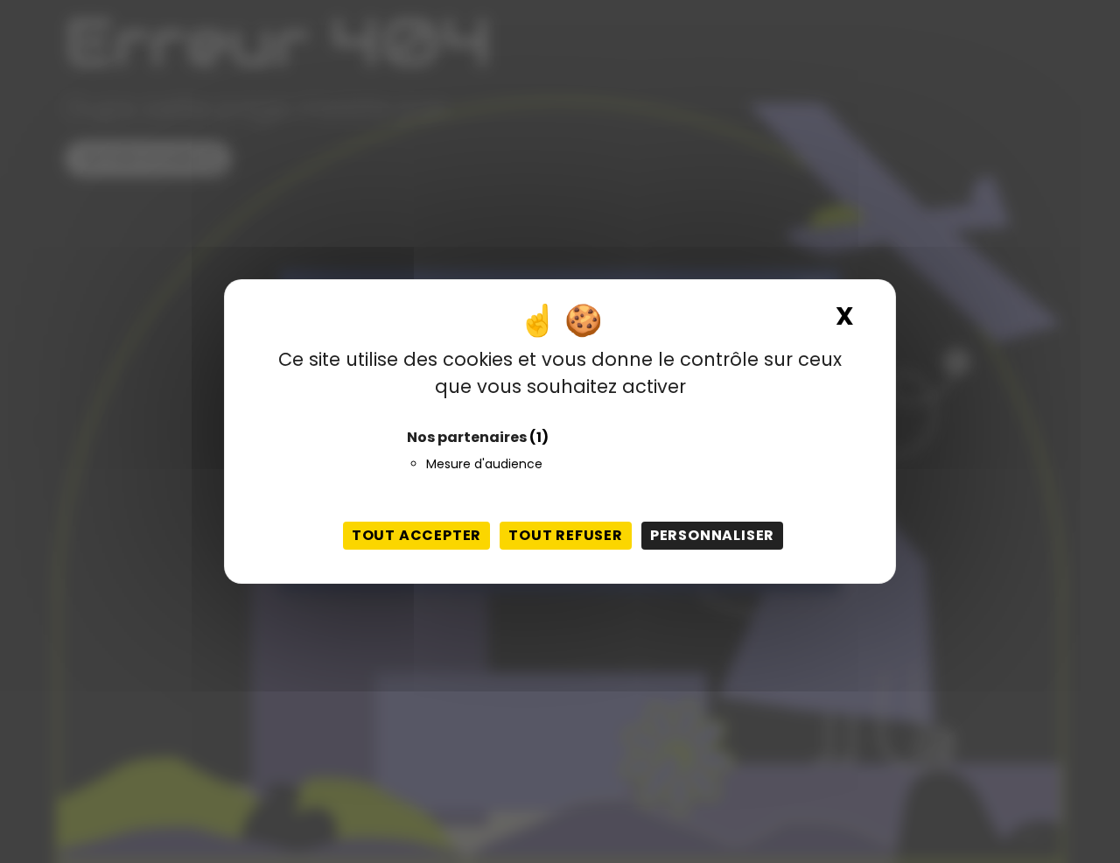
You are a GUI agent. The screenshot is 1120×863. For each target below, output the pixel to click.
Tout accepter (416, 535)
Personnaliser (712, 535)
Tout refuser (565, 535)
